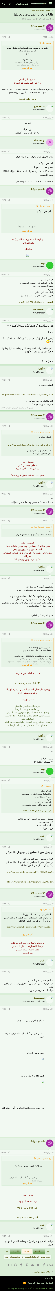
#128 (4, 426)
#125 (4, 274)
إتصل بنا (49, 1282)
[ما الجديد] (10, 4)
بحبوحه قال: (46, 43)
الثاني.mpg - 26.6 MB (27, 1217)
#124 (4, 200)
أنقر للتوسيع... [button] (27, 68)
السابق (37, 1251)
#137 (4, 971)
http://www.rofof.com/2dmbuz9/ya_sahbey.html (29, 445)
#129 (4, 493)
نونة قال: (47, 786)
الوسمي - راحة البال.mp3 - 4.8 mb (37, 810)
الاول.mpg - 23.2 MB (27, 1207)
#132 (4, 634)
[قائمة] (50, 4)
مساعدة (40, 1282)
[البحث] (4, 4)
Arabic (48, 1278)
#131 (4, 578)
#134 (4, 780)
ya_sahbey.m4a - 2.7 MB (27, 682)
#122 (4, 117)
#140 (4, 1236)
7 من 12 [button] (27, 1251)
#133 (4, 747)
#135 (4, 847)
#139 (4, 1152)
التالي (17, 1251)
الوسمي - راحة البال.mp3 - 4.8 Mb (36, 301)
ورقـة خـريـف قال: (44, 1158)
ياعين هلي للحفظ (27, 98)
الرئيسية (31, 1282)
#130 (4, 520)
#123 (4, 151)
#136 (4, 903)
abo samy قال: (45, 206)
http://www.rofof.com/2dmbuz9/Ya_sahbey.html (27, 394)
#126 (4, 320)
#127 (4, 380)
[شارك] (9, 37)
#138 (4, 1009)
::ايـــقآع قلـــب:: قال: (42, 432)
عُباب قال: (47, 909)
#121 (4, 37)
